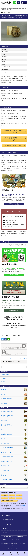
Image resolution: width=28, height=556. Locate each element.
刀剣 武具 (4, 475)
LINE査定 (10, 554)
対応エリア (23, 505)
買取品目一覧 (3, 554)
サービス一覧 (4, 386)
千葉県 (4, 497)
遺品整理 (3, 394)
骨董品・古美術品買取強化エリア (9, 500)
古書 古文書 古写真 (6, 461)
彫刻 (2, 429)
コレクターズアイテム (7, 479)
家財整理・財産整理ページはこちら (13, 139)
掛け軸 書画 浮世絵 (6, 425)
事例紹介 (8, 6)
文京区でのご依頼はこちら (13, 145)
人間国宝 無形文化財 (7, 447)
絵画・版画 (4, 420)
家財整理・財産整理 (6, 398)
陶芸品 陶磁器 (5, 443)
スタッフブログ (4, 378)
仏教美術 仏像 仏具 (6, 434)
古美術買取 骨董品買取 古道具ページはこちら (13, 131)
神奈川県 (12, 495)
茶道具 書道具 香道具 (7, 457)
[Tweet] (2, 339)
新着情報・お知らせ (5, 374)
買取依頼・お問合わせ (14, 310)
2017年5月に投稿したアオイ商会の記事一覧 (17, 358)
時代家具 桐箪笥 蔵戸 (7, 416)
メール (18, 554)
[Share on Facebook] (5, 339)
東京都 (4, 495)
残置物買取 (4, 403)
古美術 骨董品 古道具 (7, 411)
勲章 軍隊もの (5, 466)
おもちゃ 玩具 (5, 470)
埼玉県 (19, 495)
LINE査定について (14, 274)
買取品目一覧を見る (14, 204)
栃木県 (19, 497)
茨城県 (11, 497)
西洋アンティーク (6, 452)
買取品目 (3, 408)
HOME (3, 6)
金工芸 (3, 438)
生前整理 (3, 389)
